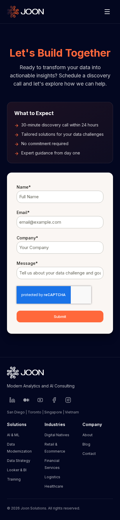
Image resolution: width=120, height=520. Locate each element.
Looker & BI (17, 470)
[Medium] (26, 400)
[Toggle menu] (107, 12)
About (87, 435)
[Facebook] (54, 400)
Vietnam (72, 412)
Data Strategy (18, 460)
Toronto (34, 412)
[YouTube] (40, 400)
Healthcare (54, 486)
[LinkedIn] (12, 400)
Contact (89, 453)
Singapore (53, 412)
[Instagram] (68, 400)
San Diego (16, 412)
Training (14, 479)
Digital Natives (57, 435)
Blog (86, 444)
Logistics (52, 477)
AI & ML (13, 435)
